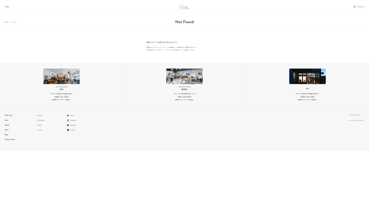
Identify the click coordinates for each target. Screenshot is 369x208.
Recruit (39, 125)
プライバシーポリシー (355, 115)
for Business (41, 120)
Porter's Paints (10, 139)
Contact (39, 130)
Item (6, 120)
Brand (7, 125)
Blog (6, 134)
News (7, 130)
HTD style (8, 115)
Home (6, 22)
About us (40, 115)
